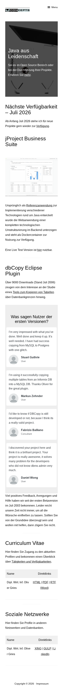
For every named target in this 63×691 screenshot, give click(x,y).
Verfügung (42, 126)
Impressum (42, 683)
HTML (36, 582)
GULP (47, 648)
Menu (54, 7)
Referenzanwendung (39, 205)
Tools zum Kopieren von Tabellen (33, 292)
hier (39, 249)
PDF (45, 582)
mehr (27, 74)
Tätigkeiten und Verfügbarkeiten (31, 561)
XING (38, 648)
